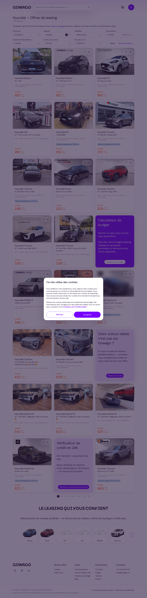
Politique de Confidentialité (75, 307)
